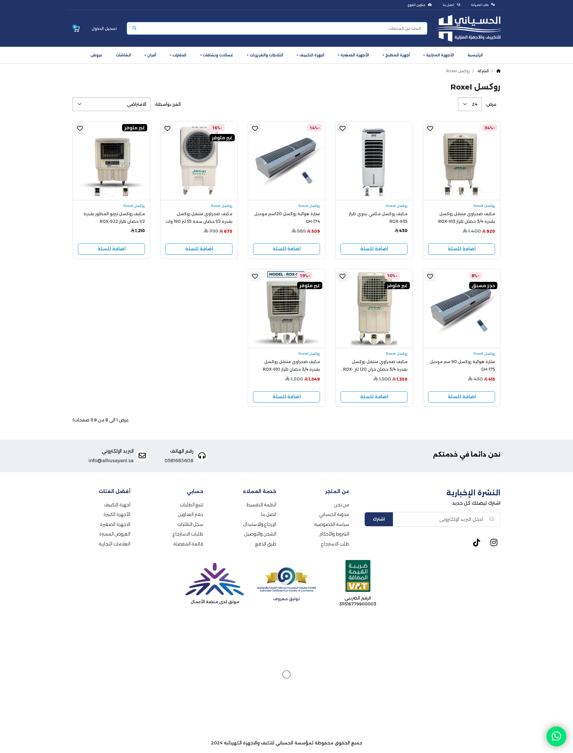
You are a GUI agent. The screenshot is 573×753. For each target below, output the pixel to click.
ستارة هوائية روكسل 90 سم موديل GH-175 (462, 365)
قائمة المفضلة (188, 543)
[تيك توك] (476, 545)
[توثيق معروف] (286, 581)
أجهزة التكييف (117, 504)
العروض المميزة (114, 533)
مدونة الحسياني (334, 514)
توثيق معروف (286, 598)
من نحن (341, 504)
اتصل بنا (268, 514)
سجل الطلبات (190, 524)
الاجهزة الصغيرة (115, 524)
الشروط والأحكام (334, 533)
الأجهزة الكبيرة (116, 514)
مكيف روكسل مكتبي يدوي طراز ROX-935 (378, 217)
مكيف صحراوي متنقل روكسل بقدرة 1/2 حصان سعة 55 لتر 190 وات (199, 217)
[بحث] (134, 28)
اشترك (379, 519)
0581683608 (178, 461)
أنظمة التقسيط (261, 504)
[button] (438, 55)
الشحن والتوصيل (260, 533)
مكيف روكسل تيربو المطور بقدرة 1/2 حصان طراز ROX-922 (114, 217)
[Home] (498, 71)
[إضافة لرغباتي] (430, 128)
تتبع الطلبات (191, 504)
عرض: (490, 104)
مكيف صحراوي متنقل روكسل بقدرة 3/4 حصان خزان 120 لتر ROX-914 (375, 366)
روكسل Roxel (484, 206)
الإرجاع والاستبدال (259, 524)
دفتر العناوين (190, 514)
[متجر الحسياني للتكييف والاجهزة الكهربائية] (469, 28)
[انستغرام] (493, 545)
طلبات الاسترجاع (188, 533)
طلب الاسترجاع (335, 543)
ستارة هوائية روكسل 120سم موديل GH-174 (287, 217)
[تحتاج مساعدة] (556, 736)
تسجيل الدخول (104, 28)
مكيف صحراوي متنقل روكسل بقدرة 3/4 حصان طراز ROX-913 (466, 217)
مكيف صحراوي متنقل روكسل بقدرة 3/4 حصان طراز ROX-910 (291, 365)
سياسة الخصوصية (331, 524)
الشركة (483, 71)
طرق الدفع (265, 543)
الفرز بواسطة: (167, 104)
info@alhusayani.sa (111, 461)
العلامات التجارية (114, 543)
